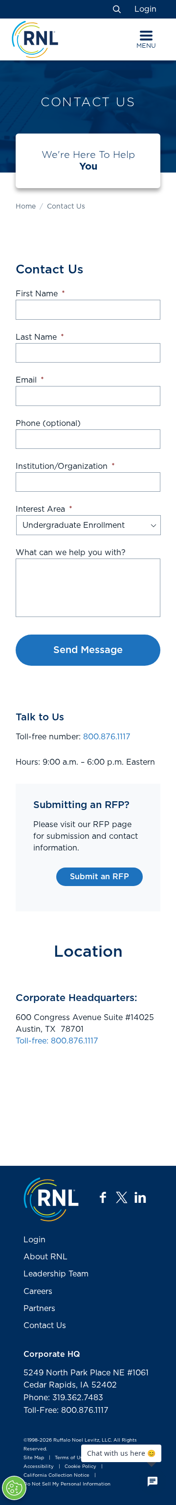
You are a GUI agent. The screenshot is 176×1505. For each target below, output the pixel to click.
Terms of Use (70, 1457)
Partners (39, 1308)
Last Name (40, 337)
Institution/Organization (65, 466)
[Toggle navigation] (146, 35)
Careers (37, 1291)
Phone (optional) (48, 423)
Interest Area (44, 509)
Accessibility (38, 1466)
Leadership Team (55, 1274)
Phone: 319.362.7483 (63, 1398)
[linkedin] (140, 1197)
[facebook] (103, 1197)
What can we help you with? (71, 553)
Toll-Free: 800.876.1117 (66, 1410)
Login (145, 9)
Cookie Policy (80, 1466)
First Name (40, 294)
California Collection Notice (56, 1475)
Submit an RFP (99, 877)
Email (30, 380)
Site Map (33, 1457)
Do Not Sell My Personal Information (66, 1484)
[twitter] (121, 1197)
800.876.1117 (107, 737)
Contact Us (44, 1326)
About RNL (45, 1257)
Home (26, 206)
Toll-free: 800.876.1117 (57, 1041)
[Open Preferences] (14, 1488)
